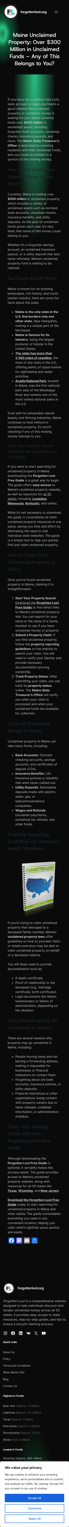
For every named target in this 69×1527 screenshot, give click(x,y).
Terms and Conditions (16, 1365)
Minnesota (16, 503)
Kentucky (32, 503)
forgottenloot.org (34, 12)
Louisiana (39, 499)
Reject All (34, 1518)
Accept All (34, 1498)
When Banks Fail (13, 1372)
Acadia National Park (30, 381)
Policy (7, 1358)
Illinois (7, 1439)
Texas (12, 1191)
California (9, 1412)
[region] (34, 1494)
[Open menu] (56, 12)
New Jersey (49, 1191)
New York (9, 1405)
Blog (6, 1379)
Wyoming (25, 1191)
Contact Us (10, 1386)
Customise (34, 1508)
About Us (9, 1352)
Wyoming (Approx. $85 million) (22, 1458)
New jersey (10, 1426)
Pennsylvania (11, 1432)
